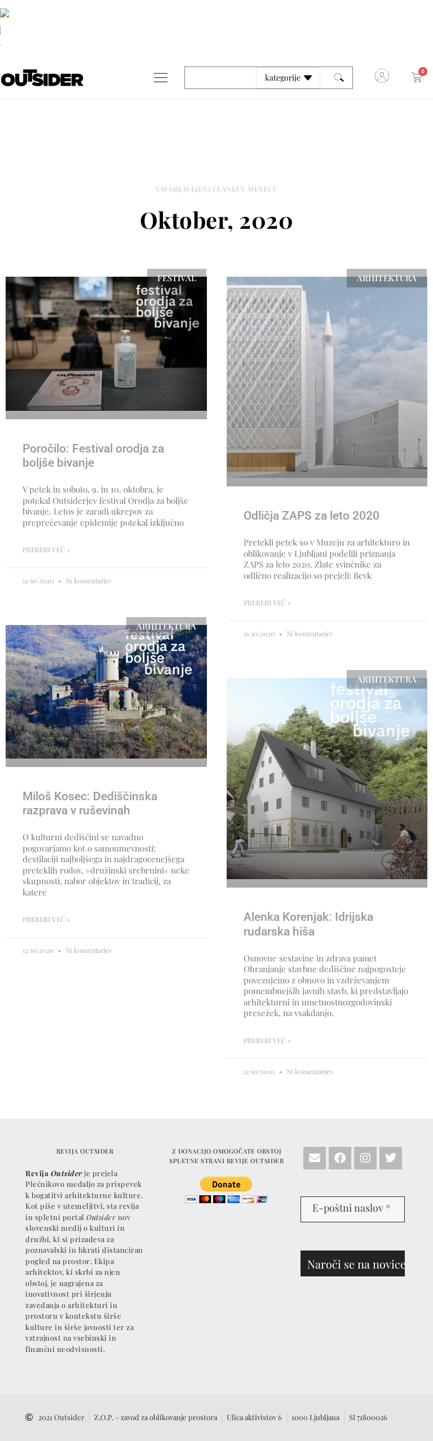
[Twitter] (390, 1158)
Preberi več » (46, 549)
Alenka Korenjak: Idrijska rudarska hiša (308, 924)
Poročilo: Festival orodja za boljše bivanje (93, 455)
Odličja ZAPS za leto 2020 (311, 515)
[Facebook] (340, 1158)
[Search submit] (339, 77)
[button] (160, 77)
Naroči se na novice (356, 1263)
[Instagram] (365, 1158)
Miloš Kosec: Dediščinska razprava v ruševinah (90, 803)
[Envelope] (314, 1158)
